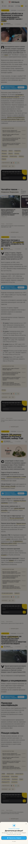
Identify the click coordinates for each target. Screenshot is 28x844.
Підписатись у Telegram (15, 838)
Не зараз (14, 841)
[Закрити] (26, 824)
